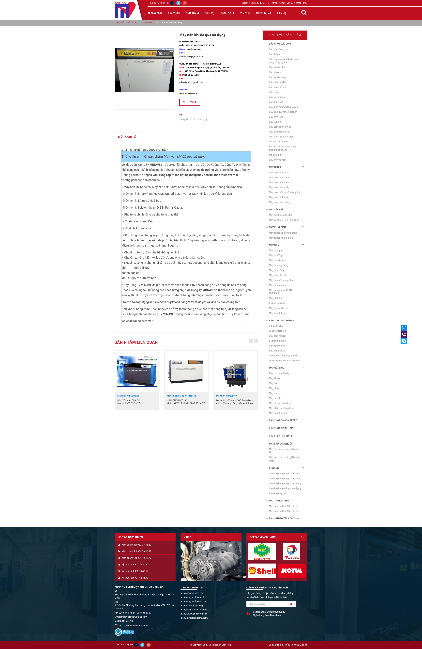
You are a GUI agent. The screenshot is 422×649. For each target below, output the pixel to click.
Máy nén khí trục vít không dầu (285, 192)
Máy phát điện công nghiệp (283, 233)
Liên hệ (191, 102)
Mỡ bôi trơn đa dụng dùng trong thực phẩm (283, 148)
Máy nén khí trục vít (279, 172)
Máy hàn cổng (276, 270)
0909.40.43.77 (143, 558)
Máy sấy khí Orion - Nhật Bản (284, 220)
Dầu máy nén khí (277, 82)
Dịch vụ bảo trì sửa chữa (284, 518)
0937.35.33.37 (143, 544)
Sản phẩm (132, 22)
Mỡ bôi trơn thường (279, 141)
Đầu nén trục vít (277, 350)
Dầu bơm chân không (280, 126)
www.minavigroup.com (136, 625)
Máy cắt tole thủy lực (280, 373)
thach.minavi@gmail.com (191, 56)
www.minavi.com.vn (188, 93)
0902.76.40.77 (140, 564)
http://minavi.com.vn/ (192, 593)
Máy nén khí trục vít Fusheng (231, 396)
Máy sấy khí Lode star (280, 215)
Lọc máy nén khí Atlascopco (284, 360)
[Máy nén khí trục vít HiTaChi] (137, 371)
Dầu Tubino (275, 121)
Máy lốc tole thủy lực (280, 403)
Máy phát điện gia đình (281, 237)
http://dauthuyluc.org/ (192, 605)
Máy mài (273, 393)
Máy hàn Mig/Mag (278, 265)
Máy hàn (274, 245)
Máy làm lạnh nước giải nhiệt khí (284, 451)
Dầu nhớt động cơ (278, 49)
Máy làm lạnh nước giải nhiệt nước (284, 459)
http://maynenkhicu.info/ (193, 597)
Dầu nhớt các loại (280, 43)
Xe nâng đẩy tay (277, 493)
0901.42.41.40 (140, 577)
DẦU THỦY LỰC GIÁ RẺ (281, 436)
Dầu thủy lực (275, 54)
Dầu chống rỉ (276, 92)
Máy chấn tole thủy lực (281, 408)
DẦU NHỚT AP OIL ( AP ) (281, 428)
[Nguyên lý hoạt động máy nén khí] (211, 561)
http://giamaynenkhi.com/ (194, 609)
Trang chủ (155, 13)
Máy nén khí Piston (279, 182)
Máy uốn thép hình (278, 413)
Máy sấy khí (276, 209)
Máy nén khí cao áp (279, 187)
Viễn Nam (227, 644)
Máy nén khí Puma (278, 197)
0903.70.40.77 (140, 571)
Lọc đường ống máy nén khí (283, 355)
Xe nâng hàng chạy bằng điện (284, 473)
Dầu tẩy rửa (275, 72)
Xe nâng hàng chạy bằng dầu (284, 478)
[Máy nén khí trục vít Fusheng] (236, 371)
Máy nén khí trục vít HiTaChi (131, 396)
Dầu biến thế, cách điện (281, 136)
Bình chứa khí (276, 326)
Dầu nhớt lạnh (276, 117)
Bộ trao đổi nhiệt (277, 340)
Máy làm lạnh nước (281, 443)
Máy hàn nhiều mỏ (278, 308)
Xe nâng (274, 468)
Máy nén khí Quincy (177, 396)
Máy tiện (273, 383)
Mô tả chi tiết (128, 137)
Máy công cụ (276, 367)
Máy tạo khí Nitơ (279, 500)
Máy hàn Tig (275, 255)
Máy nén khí (146, 22)
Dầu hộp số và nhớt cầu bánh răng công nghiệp (284, 61)
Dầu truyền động (277, 77)
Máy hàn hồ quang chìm (281, 280)
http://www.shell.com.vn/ (194, 613)
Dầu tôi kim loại (277, 97)
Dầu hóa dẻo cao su (279, 131)
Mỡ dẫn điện (275, 154)
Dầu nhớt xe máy (277, 159)
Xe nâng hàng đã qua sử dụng (285, 488)
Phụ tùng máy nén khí (282, 320)
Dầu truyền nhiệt (277, 67)
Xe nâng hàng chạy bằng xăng (285, 483)
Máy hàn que (276, 250)
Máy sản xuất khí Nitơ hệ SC (283, 511)
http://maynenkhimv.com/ (194, 601)
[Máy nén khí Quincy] (186, 371)
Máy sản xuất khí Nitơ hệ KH (283, 506)
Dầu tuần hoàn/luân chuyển (283, 107)
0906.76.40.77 (143, 551)
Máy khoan (275, 378)
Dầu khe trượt (276, 102)
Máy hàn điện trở (277, 260)
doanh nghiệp (130, 273)
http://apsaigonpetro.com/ (194, 617)
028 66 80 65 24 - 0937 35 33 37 (135, 612)
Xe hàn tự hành (277, 303)
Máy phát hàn (276, 298)
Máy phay (274, 388)
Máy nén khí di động (279, 177)
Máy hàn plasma (277, 285)
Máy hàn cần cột (277, 275)
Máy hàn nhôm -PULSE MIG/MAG (281, 292)
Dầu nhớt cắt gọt (277, 87)
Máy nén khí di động (279, 202)
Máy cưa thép (276, 398)
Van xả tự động (277, 345)
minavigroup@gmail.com (191, 82)
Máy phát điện (277, 227)
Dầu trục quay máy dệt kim (283, 112)
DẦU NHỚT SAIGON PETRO (283, 420)
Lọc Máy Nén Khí (277, 331)
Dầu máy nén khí (277, 335)
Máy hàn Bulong (277, 313)
